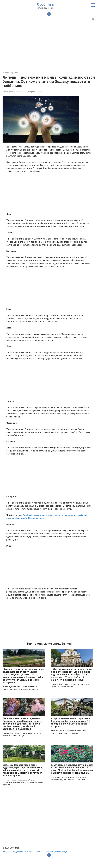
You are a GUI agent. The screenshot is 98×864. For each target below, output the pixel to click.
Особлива (45, 4)
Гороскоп (40, 92)
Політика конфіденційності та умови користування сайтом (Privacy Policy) (35, 852)
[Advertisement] (49, 46)
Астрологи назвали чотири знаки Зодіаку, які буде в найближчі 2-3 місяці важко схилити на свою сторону (70, 722)
